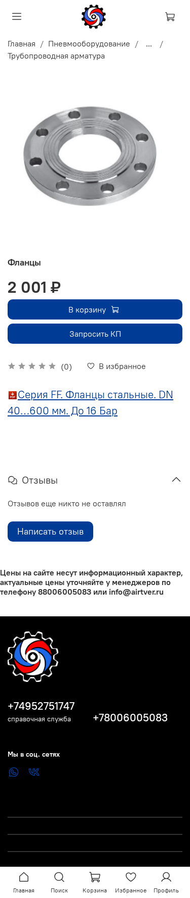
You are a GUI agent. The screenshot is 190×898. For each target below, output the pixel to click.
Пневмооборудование (89, 43)
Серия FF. (40, 394)
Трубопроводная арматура (56, 55)
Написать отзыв (50, 531)
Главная (21, 43)
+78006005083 (130, 717)
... (149, 43)
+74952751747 (41, 706)
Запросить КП (95, 334)
